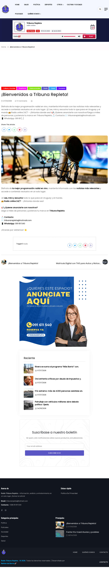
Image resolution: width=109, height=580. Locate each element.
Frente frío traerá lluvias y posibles (82, 532)
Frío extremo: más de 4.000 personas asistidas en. (59, 391)
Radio (25, 244)
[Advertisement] (54, 71)
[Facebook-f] (2, 510)
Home (17, 5)
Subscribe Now (54, 453)
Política (36, 5)
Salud (26, 5)
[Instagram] (5, 510)
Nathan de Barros (8, 563)
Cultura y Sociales (74, 5)
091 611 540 (20, 223)
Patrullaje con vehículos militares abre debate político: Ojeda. (57, 403)
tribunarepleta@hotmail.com (18, 220)
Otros (59, 5)
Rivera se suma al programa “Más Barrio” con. (57, 366)
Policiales (19, 14)
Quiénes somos (33, 14)
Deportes (48, 5)
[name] (5, 9)
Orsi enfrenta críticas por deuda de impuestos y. (58, 378)
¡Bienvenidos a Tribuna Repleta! (81, 523)
